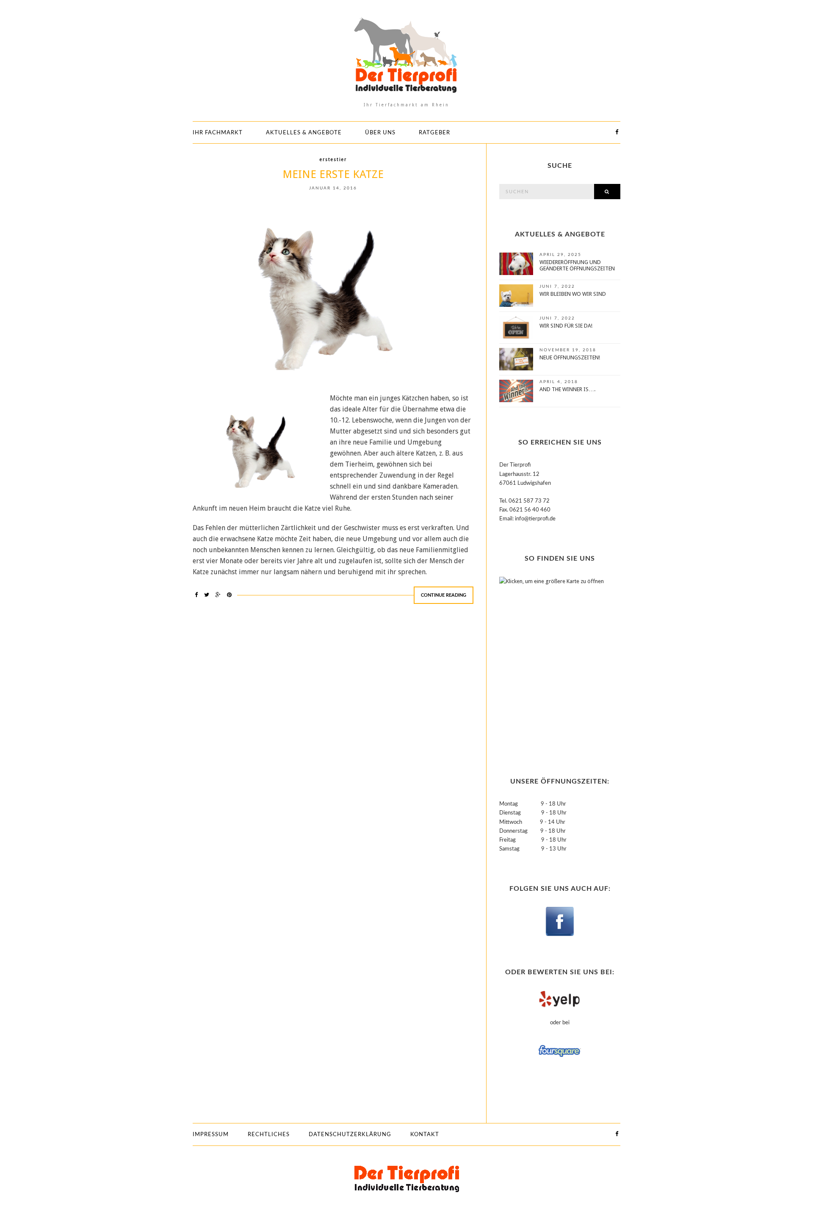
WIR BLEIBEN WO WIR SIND (572, 294)
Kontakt (424, 1134)
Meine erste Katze (333, 174)
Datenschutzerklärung (350, 1134)
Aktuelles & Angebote (304, 133)
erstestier (333, 159)
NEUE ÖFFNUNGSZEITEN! (569, 357)
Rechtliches (269, 1134)
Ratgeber (434, 133)
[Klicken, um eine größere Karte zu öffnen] (552, 661)
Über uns (380, 133)
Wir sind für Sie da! (565, 325)
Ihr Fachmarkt (218, 133)
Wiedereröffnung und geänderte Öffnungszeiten (577, 265)
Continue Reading (443, 595)
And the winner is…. (567, 389)
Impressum (211, 1134)
